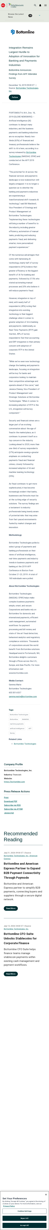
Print (6, 797)
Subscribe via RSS (12, 805)
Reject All (24, 1218)
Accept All (24, 1225)
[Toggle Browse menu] (39, 15)
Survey (12, 733)
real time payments (17, 724)
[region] (24, 1210)
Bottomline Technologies (19, 715)
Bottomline (14, 719)
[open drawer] (45, 5)
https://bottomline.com (14, 782)
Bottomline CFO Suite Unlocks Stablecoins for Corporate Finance (20, 938)
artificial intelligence (17, 728)
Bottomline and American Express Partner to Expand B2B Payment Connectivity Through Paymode (22, 870)
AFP (30, 728)
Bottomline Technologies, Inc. (16, 929)
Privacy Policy (9, 1206)
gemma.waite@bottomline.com (23, 696)
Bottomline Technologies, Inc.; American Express (20, 857)
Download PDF (10, 801)
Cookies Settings (24, 1211)
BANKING (25, 719)
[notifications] (40, 5)
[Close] (46, 1194)
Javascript (9, 813)
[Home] (12, 5)
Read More (10, 908)
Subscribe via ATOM (13, 809)
